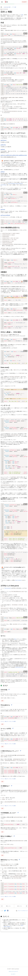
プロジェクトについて (13, 971)
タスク (5, 685)
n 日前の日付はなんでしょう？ (10, 751)
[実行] (24, 33)
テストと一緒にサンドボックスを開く (8, 721)
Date (22, 14)
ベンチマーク (5, 405)
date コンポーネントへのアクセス (13, 133)
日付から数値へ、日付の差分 (11, 332)
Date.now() (5, 367)
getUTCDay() (3, 184)
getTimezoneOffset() (5, 215)
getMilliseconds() (23, 155)
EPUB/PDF (24, 1)
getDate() (3, 149)
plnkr (22, 925)
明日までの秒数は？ (6, 836)
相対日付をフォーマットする (9, 860)
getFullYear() (3, 140)
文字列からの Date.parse (10, 586)
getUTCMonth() (19, 183)
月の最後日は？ (5, 786)
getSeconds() (15, 155)
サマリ (3, 636)
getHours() (3, 155)
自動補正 (4, 272)
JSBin (4, 926)
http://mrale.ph (18, 580)
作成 (2, 23)
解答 (2, 700)
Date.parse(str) (8, 588)
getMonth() (3, 144)
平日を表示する (5, 705)
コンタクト (13, 974)
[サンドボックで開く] (26, 33)
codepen (8, 926)
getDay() (3, 171)
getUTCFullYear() (11, 183)
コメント (6, 916)
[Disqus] (14, 948)
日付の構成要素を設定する (10, 228)
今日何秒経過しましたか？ (8, 813)
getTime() (3, 209)
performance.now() (19, 667)
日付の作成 (4, 689)
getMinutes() (9, 155)
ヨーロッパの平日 (6, 728)
